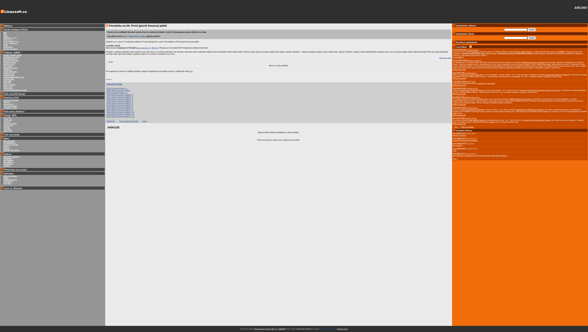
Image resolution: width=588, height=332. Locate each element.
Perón (542, 75)
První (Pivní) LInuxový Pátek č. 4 (120, 99)
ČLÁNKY (6, 166)
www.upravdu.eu (143, 48)
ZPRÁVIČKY (8, 164)
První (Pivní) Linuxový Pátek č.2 (120, 95)
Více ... (455, 159)
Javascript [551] (10, 124)
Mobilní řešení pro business (521, 99)
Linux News (461, 47)
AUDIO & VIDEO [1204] (12, 55)
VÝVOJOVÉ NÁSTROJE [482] (14, 90)
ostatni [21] (8, 125)
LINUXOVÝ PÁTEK (10, 145)
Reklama (8, 26)
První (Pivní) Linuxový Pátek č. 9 (120, 110)
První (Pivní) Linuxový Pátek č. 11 (120, 114)
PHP (5, 34)
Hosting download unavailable (465, 140)
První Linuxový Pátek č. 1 (117, 88)
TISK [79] (7, 83)
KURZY (6, 147)
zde (191, 71)
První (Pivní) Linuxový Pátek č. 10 (120, 112)
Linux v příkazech (10, 43)
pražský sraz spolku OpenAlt (470, 75)
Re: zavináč (457, 145)
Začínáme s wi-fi (10, 38)
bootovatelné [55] (10, 101)
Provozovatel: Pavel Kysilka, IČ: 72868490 (269, 329)
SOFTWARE (8, 161)
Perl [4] (6, 127)
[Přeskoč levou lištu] (28, 12)
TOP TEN (7, 184)
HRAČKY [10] (8, 65)
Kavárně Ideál (521, 110)
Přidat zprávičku (467, 127)
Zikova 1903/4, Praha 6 (524, 52)
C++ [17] (6, 118)
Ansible (492, 122)
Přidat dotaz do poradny (15, 170)
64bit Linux (7, 40)
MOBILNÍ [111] (9, 74)
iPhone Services (459, 135)
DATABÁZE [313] (10, 59)
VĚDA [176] (7, 87)
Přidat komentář (459, 70)
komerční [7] (8, 104)
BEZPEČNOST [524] (11, 57)
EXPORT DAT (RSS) (11, 150)
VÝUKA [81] (8, 88)
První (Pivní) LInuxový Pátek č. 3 (120, 97)
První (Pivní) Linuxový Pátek (118, 91)
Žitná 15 (155, 48)
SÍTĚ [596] (7, 81)
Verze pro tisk (445, 58)
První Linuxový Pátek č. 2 (117, 93)
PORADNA (7, 159)
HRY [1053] (7, 66)
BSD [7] (6, 102)
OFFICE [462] (8, 76)
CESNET (561, 52)
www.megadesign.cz (328, 329)
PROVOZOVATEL (10, 176)
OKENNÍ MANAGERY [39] (13, 77)
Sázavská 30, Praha (535, 110)
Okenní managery (10, 49)
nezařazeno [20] (10, 108)
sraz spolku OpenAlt (477, 120)
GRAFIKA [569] (9, 63)
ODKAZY (7, 149)
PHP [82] (7, 129)
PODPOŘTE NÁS (10, 180)
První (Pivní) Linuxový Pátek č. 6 (120, 103)
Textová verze (342, 329)
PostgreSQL (8, 47)
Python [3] (7, 131)
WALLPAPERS (9, 141)
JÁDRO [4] (7, 70)
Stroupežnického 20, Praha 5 (557, 75)
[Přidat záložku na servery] (112, 80)
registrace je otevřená (486, 83)
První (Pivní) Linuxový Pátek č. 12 (120, 116)
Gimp (5, 36)
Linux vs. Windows (13, 188)
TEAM (5, 178)
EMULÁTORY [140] (11, 61)
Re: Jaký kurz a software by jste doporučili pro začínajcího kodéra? (480, 156)
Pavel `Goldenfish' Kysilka (134, 36)
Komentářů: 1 (458, 57)
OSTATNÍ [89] (8, 79)
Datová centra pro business (533, 62)
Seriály (7, 29)
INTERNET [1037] (10, 68)
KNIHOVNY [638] (10, 72)
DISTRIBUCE (8, 162)
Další (144, 121)
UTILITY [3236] (9, 85)
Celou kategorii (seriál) (128, 121)
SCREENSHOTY (9, 143)
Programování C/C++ (11, 42)
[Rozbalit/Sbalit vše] (22, 52)
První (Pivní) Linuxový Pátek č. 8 (120, 108)
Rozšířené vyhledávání (466, 42)
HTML (5, 45)
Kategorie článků (20, 29)
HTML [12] (7, 120)
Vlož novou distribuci (14, 111)
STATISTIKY (8, 182)
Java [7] (6, 122)
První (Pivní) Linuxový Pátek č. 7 (120, 106)
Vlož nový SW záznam (14, 94)
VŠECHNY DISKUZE (11, 157)
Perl (4, 32)
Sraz (454, 150)
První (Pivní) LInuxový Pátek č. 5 (120, 101)
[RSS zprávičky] (470, 47)
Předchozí (111, 121)
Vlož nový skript (11, 135)
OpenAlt (474, 52)
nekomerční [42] (10, 106)
